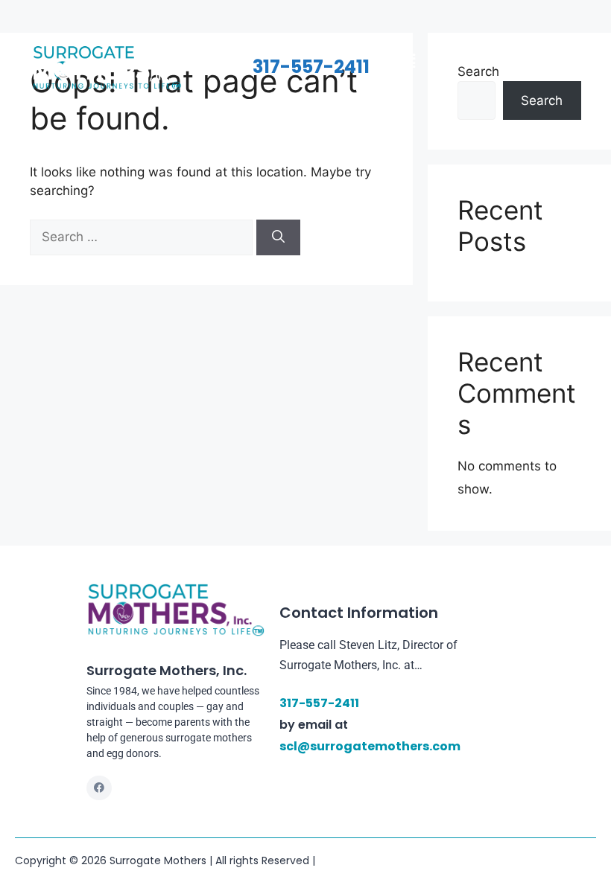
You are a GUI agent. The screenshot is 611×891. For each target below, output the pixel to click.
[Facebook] (99, 788)
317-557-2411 (311, 66)
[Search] (278, 237)
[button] (408, 60)
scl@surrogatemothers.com (369, 746)
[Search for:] (143, 236)
